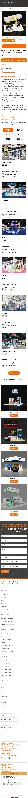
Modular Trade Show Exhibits (8, 624)
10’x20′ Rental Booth (6, 660)
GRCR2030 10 (14, 412)
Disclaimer (3, 735)
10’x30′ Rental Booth (6, 663)
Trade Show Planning (6, 727)
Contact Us (3, 705)
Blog (2, 699)
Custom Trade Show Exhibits (7, 621)
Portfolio (3, 690)
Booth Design (4, 636)
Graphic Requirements (6, 639)
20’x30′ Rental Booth (6, 669)
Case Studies (4, 693)
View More (14, 373)
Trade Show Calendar (6, 719)
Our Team (3, 687)
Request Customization (15, 46)
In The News (4, 702)
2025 (19, 130)
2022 (8, 139)
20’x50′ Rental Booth (6, 672)
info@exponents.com (6, 750)
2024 (8, 134)
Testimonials (4, 696)
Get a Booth (14, 415)
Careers (2, 731)
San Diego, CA (4, 597)
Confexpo (3, 715)
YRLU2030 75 (14, 479)
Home (2, 8)
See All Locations (5, 609)
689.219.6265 (14, 759)
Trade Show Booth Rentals (8, 119)
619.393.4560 (14, 748)
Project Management (5, 648)
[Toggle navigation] (25, 3)
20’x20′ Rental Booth (6, 666)
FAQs (2, 723)
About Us (3, 685)
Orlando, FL (3, 600)
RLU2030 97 (14, 512)
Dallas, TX (3, 603)
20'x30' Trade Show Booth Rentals (10, 117)
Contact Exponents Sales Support (14, 60)
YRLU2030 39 (14, 445)
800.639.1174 (5, 748)
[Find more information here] (14, 784)
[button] (8, 37)
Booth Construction (5, 645)
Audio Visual (4, 642)
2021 (19, 139)
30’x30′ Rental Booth (6, 675)
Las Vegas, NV (4, 594)
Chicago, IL (3, 606)
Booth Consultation (5, 633)
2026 (8, 130)
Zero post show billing (9, 72)
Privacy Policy (15, 731)
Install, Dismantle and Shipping (8, 651)
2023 (19, 134)
